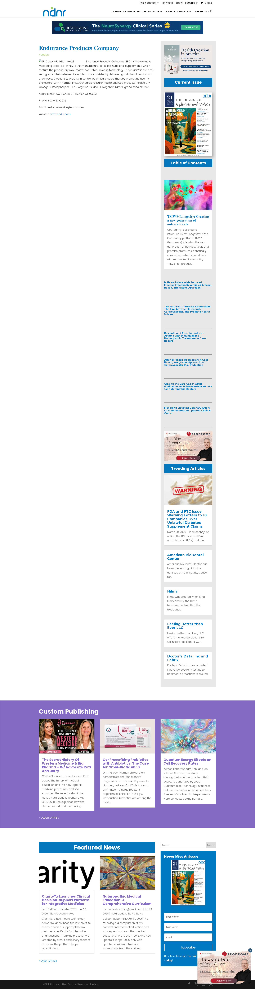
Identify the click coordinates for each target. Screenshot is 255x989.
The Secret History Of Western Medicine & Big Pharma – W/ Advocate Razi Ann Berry (66, 765)
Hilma (172, 591)
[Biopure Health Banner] (188, 73)
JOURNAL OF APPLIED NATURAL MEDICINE (135, 12)
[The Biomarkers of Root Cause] (188, 460)
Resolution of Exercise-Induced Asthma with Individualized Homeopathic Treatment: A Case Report (185, 337)
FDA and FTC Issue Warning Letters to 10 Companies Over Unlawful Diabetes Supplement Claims (187, 518)
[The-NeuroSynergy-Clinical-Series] (127, 33)
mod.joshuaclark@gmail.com (125, 909)
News (139, 913)
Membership (191, 3)
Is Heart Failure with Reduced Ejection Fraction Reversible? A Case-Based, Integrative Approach (188, 285)
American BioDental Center (185, 557)
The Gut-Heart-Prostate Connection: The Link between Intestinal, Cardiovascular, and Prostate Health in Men (187, 310)
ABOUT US (201, 12)
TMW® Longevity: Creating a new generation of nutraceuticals (188, 220)
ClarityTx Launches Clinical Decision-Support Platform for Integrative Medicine (66, 900)
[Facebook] (189, 984)
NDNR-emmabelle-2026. (61, 909)
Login (179, 3)
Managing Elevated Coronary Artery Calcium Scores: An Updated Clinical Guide (187, 410)
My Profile (167, 3)
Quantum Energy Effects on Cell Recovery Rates (187, 761)
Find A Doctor (148, 3)
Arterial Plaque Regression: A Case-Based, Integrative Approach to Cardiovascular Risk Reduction (186, 362)
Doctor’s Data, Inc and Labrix (187, 658)
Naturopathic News (62, 913)
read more (177, 293)
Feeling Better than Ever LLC (185, 626)
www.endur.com (60, 114)
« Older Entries (49, 817)
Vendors (44, 54)
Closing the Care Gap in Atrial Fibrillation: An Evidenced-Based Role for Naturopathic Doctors (188, 386)
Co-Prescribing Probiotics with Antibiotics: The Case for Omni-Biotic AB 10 (126, 763)
